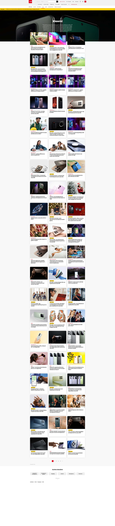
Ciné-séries (39, 6)
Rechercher (57, 1)
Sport (46, 6)
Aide (73, 1)
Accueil (34, 6)
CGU (35, 481)
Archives (31, 481)
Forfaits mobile (46, 4)
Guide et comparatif (58, 6)
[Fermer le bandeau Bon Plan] (114, 9)
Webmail (83, 1)
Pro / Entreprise (68, 1)
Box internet (40, 4)
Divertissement (50, 6)
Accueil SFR (30, 1)
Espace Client (85, 2)
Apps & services (62, 1)
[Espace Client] (85, 2)
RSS (43, 481)
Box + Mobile (57, 4)
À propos (39, 481)
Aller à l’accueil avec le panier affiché (80, 1)
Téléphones (52, 4)
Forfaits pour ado (74, 4)
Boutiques (76, 1)
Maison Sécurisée (64, 4)
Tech (43, 6)
